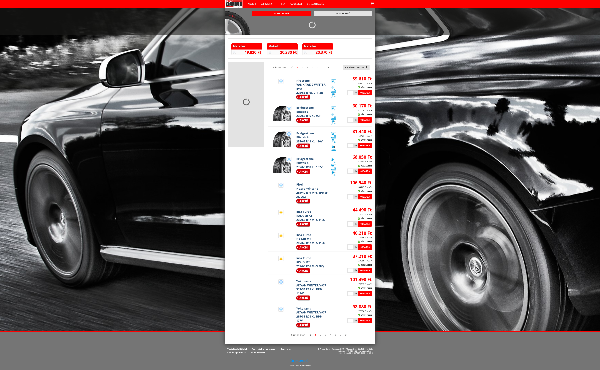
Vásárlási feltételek (237, 349)
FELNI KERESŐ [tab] (342, 13)
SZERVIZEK (267, 3)
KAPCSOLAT (296, 3)
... (322, 67)
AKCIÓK (252, 3)
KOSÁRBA (365, 92)
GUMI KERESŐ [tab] (281, 13)
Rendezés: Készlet (355, 67)
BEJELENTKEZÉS (315, 3)
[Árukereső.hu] (300, 361)
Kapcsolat (286, 349)
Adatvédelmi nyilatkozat (264, 349)
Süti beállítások (259, 352)
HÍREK (282, 3)
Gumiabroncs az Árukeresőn (300, 365)
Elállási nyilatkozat (237, 352)
